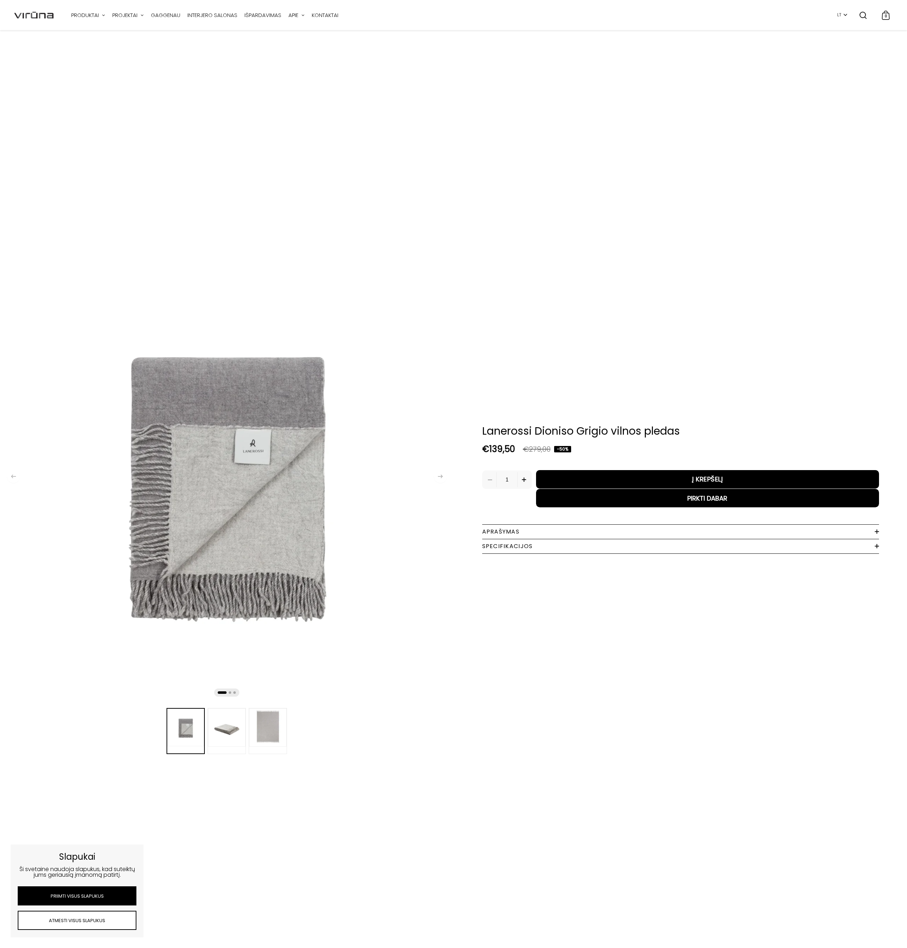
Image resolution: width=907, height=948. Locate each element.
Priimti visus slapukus (77, 896)
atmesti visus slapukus (77, 920)
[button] (13, 476)
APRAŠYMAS (501, 532)
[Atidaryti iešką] (863, 15)
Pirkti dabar (707, 498)
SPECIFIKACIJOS (507, 546)
